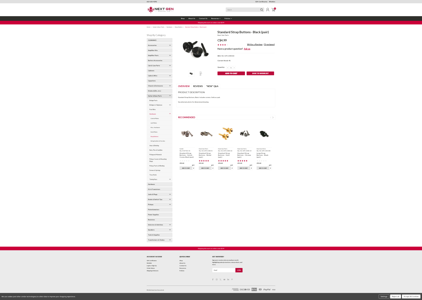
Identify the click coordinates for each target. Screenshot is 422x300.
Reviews (198, 86)
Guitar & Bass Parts (158, 27)
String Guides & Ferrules (158, 141)
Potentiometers (153, 209)
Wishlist (272, 2)
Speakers (151, 230)
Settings (384, 296)
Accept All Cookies (411, 296)
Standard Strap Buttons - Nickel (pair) (205, 155)
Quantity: (221, 67)
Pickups (150, 204)
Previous (179, 49)
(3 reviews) (269, 44)
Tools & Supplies (154, 235)
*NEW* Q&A (212, 86)
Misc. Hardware (155, 127)
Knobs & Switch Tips (155, 199)
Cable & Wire (152, 76)
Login (148, 265)
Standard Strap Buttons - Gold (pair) (224, 155)
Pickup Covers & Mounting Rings (157, 160)
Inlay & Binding (154, 145)
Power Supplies (153, 215)
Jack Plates (154, 123)
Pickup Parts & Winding (156, 166)
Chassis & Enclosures (155, 86)
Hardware (169, 27)
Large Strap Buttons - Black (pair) (262, 155)
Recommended (186, 117)
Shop (183, 18)
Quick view (187, 144)
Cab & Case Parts (154, 65)
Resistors (151, 220)
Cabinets (151, 71)
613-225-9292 (152, 2)
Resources (215, 18)
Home (148, 27)
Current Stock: (223, 60)
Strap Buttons (179, 27)
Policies (228, 18)
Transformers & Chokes (156, 240)
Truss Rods (153, 175)
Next (213, 49)
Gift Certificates (261, 2)
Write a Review (255, 44)
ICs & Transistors (154, 189)
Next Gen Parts (223, 35)
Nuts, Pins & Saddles (155, 150)
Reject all (395, 296)
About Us (191, 18)
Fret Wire (152, 109)
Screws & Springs (154, 170)
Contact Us (203, 18)
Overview (184, 86)
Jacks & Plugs (152, 194)
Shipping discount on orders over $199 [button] (211, 23)
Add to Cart (186, 168)
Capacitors (152, 81)
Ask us (247, 48)
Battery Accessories (155, 60)
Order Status (151, 268)
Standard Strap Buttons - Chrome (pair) (244, 155)
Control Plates (155, 118)
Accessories (152, 45)
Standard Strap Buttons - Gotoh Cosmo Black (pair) (187, 155)
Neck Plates (154, 132)
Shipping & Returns (152, 271)
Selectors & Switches (155, 225)
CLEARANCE (152, 40)
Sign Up (154, 265)
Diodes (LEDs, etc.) (154, 91)
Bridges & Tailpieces (155, 105)
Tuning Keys (153, 179)
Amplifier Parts (153, 55)
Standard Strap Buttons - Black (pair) (195, 27)
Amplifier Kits (153, 50)
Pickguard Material (155, 154)
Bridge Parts (153, 100)
